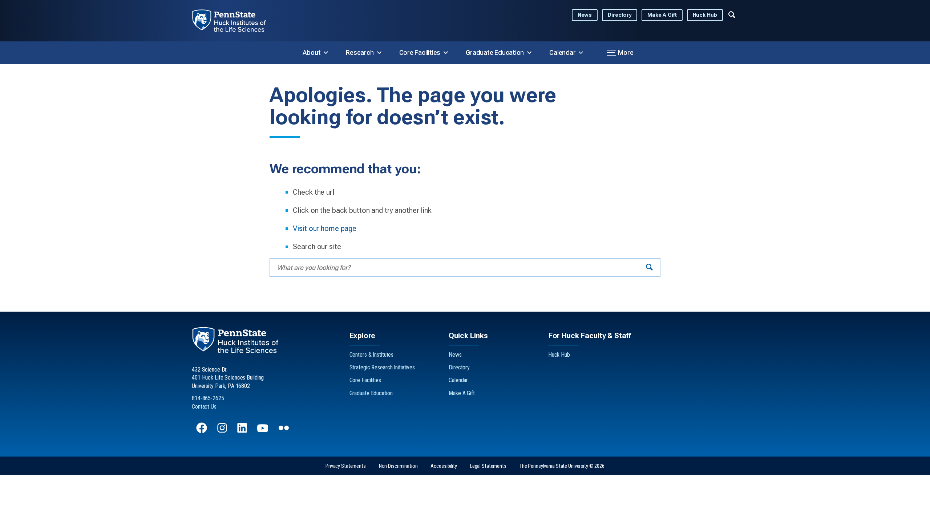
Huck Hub (705, 15)
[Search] (649, 267)
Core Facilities (420, 52)
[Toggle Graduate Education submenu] (529, 52)
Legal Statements (488, 466)
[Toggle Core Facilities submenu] (445, 52)
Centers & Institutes (371, 354)
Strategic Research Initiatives (382, 367)
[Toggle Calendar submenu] (580, 52)
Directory (619, 15)
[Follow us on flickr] (284, 431)
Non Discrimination (398, 466)
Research (359, 52)
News (585, 15)
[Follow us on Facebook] (202, 431)
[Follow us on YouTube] (263, 431)
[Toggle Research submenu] (379, 52)
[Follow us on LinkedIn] (242, 431)
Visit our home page (324, 228)
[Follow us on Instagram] (223, 431)
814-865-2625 (208, 398)
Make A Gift (662, 15)
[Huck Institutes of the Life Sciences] (235, 21)
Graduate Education (495, 52)
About (312, 52)
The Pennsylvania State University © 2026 (561, 466)
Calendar (562, 52)
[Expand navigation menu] (731, 14)
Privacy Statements (346, 466)
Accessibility (443, 466)
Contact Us (204, 406)
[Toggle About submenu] (325, 52)
